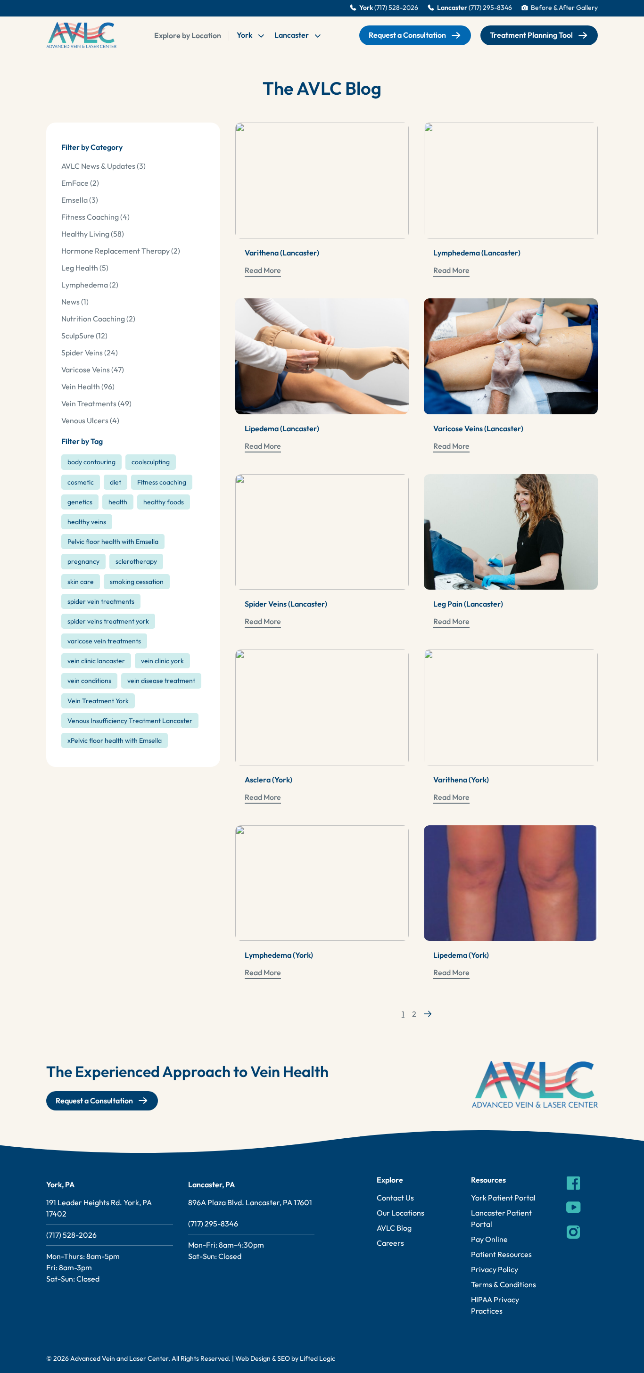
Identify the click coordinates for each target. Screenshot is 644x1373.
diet (115, 482)
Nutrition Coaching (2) (98, 318)
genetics (79, 502)
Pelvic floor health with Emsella (112, 541)
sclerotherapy (136, 561)
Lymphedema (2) (89, 284)
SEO (283, 1358)
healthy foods (163, 502)
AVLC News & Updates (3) (103, 166)
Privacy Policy (494, 1269)
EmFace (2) (80, 183)
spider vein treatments (100, 601)
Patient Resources (501, 1254)
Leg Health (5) (84, 267)
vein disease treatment (161, 680)
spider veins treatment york (108, 621)
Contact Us (395, 1197)
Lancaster (292, 35)
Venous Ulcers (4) (90, 420)
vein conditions (89, 680)
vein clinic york (162, 661)
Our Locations (400, 1212)
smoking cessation (137, 581)
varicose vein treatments (104, 641)
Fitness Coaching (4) (95, 217)
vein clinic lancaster (96, 661)
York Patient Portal (503, 1197)
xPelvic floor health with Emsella (114, 740)
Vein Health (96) (88, 386)
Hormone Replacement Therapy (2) (120, 250)
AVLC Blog (394, 1228)
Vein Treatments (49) (96, 403)
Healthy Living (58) (92, 233)
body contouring (91, 462)
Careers (390, 1243)
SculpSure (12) (84, 335)
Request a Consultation (407, 35)
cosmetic (80, 482)
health (117, 502)
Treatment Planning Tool (531, 35)
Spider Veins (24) (89, 352)
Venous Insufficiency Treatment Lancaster (129, 720)
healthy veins (86, 522)
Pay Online (489, 1239)
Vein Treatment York (98, 701)
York (245, 35)
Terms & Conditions (503, 1284)
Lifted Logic (317, 1358)
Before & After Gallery (564, 8)
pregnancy (83, 561)
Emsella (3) (79, 200)
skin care (80, 581)
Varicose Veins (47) (92, 369)
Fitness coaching (161, 482)
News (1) (75, 301)
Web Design (253, 1358)
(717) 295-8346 (213, 1223)
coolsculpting (151, 462)
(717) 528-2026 (71, 1235)
